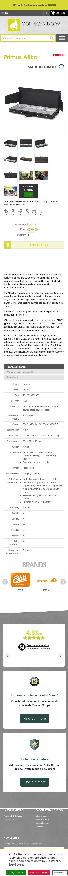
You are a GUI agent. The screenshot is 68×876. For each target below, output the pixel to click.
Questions (12, 377)
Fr (2, 13)
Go (52, 38)
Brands (34, 564)
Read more (16, 864)
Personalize (59, 872)
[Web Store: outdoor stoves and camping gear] (34, 25)
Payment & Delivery (13, 816)
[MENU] (62, 38)
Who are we (41, 816)
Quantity (21, 235)
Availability (20, 224)
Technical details (16, 367)
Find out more (34, 718)
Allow (28, 194)
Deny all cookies (40, 872)
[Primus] (58, 58)
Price (23, 229)
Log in (46, 13)
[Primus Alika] (34, 103)
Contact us (9, 819)
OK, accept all (17, 872)
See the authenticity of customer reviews (38, 647)
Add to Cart (38, 245)
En (6, 13)
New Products (42, 819)
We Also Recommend (19, 372)
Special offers (42, 823)
